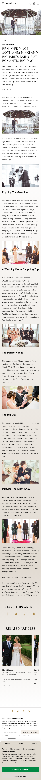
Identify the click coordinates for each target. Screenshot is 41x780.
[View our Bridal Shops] (30, 3)
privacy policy (12, 738)
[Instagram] (28, 711)
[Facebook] (12, 711)
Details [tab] (20, 743)
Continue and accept (20, 770)
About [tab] (34, 743)
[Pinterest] (23, 711)
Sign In (34, 3)
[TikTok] (18, 711)
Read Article (7, 685)
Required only (21, 776)
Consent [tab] (7, 743)
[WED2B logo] (11, 3)
